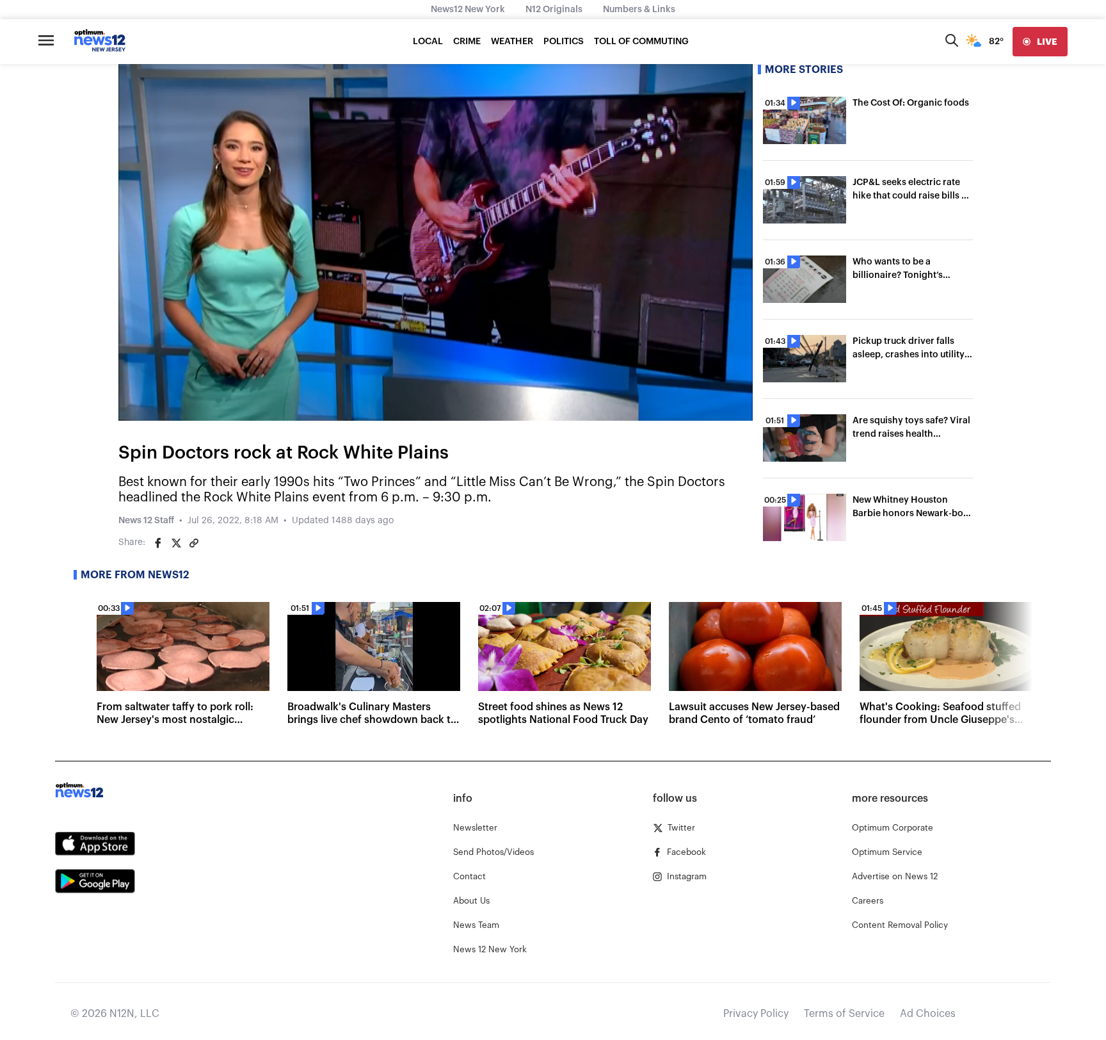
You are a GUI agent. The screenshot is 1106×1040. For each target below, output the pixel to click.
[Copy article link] (194, 543)
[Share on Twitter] (176, 543)
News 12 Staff (146, 520)
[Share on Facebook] (158, 543)
